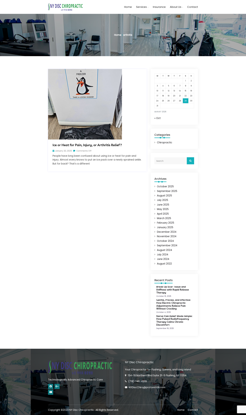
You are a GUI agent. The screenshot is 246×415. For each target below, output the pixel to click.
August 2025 (164, 195)
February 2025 (165, 222)
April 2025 (163, 214)
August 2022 (164, 263)
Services (141, 7)
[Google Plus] (57, 386)
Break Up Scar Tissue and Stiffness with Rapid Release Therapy (172, 289)
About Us (175, 7)
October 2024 (165, 241)
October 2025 (165, 186)
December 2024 (166, 232)
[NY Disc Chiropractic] (65, 7)
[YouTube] (50, 392)
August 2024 (164, 250)
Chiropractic (164, 142)
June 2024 (163, 259)
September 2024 (167, 245)
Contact (192, 7)
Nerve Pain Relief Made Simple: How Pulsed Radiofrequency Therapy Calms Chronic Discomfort (174, 320)
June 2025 (163, 204)
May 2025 (163, 209)
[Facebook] (50, 386)
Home (128, 7)
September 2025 (167, 191)
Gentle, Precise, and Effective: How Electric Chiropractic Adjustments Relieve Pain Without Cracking (173, 304)
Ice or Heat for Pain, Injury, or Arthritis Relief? (87, 145)
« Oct (157, 118)
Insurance (159, 7)
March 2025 (164, 218)
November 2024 (166, 236)
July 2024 (162, 254)
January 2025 (165, 227)
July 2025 (162, 200)
